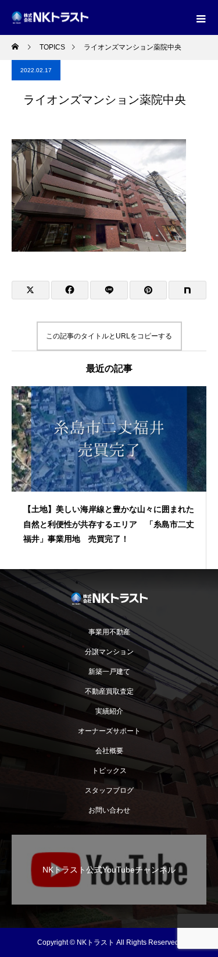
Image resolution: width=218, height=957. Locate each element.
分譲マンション (109, 652)
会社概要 (109, 751)
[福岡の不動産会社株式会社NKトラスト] (109, 598)
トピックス (109, 771)
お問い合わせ (109, 810)
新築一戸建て (109, 672)
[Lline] (109, 290)
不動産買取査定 (109, 691)
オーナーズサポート (109, 731)
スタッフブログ (109, 790)
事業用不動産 (112, 632)
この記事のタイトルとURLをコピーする (109, 336)
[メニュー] (200, 17)
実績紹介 (109, 711)
